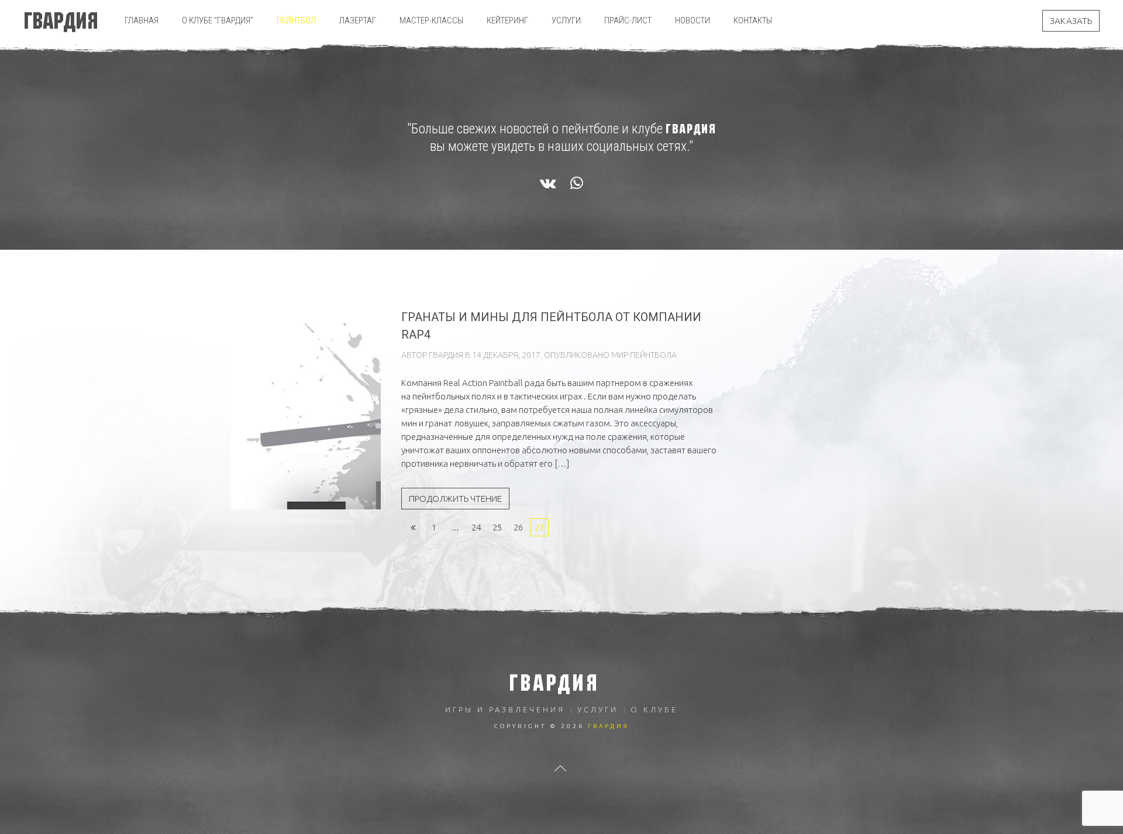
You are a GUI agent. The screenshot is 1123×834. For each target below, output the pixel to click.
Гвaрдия (446, 355)
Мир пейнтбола (644, 355)
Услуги (566, 20)
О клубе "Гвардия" (217, 20)
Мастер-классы (431, 20)
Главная (142, 20)
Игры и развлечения (505, 709)
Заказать (1071, 21)
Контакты (752, 20)
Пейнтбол (296, 20)
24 (476, 527)
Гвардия (60, 20)
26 (518, 527)
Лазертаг (357, 20)
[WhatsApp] (576, 183)
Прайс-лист (628, 20)
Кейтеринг (507, 20)
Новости (692, 20)
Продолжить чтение (455, 499)
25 (497, 527)
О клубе (654, 709)
